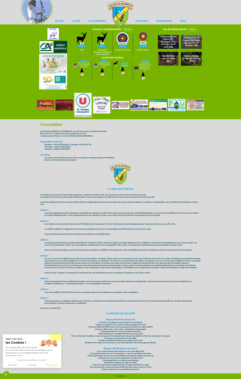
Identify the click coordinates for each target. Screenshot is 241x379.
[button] (6, 374)
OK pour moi (52, 365)
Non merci (12, 365)
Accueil (59, 21)
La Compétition (97, 21)
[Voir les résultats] (81, 72)
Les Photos (142, 21)
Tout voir (127, 29)
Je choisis (32, 365)
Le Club (76, 21)
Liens (183, 21)
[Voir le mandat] (81, 38)
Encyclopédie (164, 21)
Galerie (192, 29)
